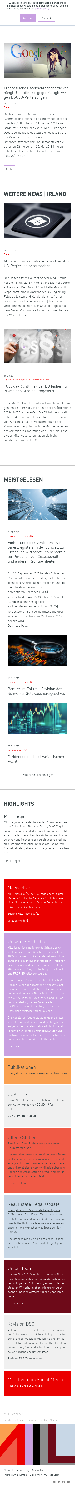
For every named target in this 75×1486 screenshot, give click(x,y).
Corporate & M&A (17, 749)
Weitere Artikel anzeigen (37, 774)
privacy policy (42, 9)
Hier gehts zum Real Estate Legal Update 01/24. (34, 1212)
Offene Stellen (17, 1183)
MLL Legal (13, 860)
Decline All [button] (47, 17)
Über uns (13, 1046)
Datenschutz (10, 107)
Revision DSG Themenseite (25, 1358)
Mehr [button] (9, 168)
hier (37, 1238)
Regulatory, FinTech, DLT (21, 535)
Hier (10, 1073)
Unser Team (15, 1302)
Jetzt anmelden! (18, 920)
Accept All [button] (28, 17)
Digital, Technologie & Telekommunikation (26, 379)
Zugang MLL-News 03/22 (24, 913)
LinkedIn (37, 1385)
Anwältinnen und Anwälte (45, 1274)
